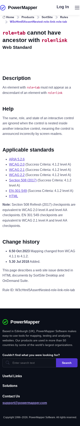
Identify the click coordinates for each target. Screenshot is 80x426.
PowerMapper (22, 7)
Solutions (9, 385)
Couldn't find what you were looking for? (31, 355)
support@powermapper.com (24, 403)
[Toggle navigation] (77, 7)
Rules (64, 17)
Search (67, 362)
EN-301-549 (18, 191)
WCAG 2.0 (17, 164)
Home (10, 17)
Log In (63, 7)
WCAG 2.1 (17, 170)
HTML (13, 196)
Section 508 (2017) (23, 180)
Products (28, 17)
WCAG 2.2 (17, 175)
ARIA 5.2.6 (17, 159)
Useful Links (12, 376)
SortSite (47, 17)
